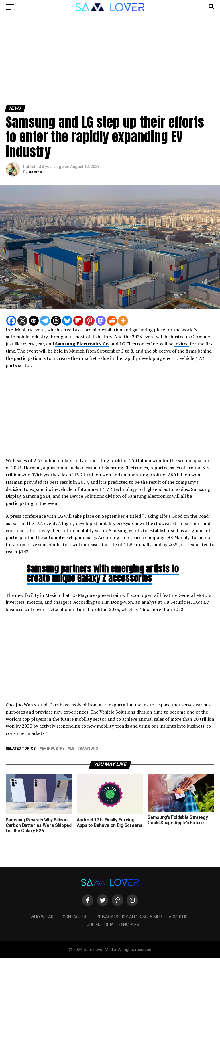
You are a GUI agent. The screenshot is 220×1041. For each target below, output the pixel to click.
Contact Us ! (76, 917)
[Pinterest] (90, 321)
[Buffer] (34, 321)
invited (181, 344)
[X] (22, 321)
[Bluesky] (67, 321)
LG (72, 749)
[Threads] (56, 321)
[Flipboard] (78, 321)
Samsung (89, 749)
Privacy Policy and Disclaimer (129, 917)
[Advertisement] (110, 62)
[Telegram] (45, 321)
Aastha (35, 172)
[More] (123, 321)
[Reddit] (112, 321)
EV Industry (53, 749)
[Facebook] (11, 321)
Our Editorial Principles (113, 924)
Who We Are (43, 917)
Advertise (179, 917)
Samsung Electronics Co (82, 344)
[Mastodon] (101, 321)
